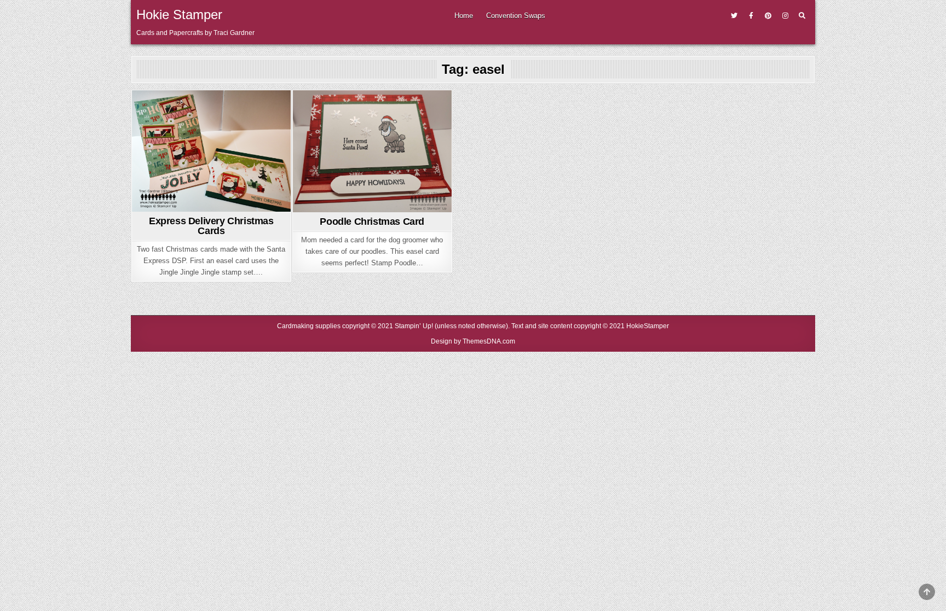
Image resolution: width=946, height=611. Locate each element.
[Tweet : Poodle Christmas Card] (354, 205)
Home (463, 15)
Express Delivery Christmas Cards (211, 226)
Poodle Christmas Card (372, 221)
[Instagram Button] (785, 16)
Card (211, 110)
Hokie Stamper (179, 14)
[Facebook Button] (751, 16)
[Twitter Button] (734, 16)
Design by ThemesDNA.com (473, 341)
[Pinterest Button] (768, 16)
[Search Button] (802, 16)
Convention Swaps (515, 15)
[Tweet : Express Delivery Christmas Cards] (193, 205)
